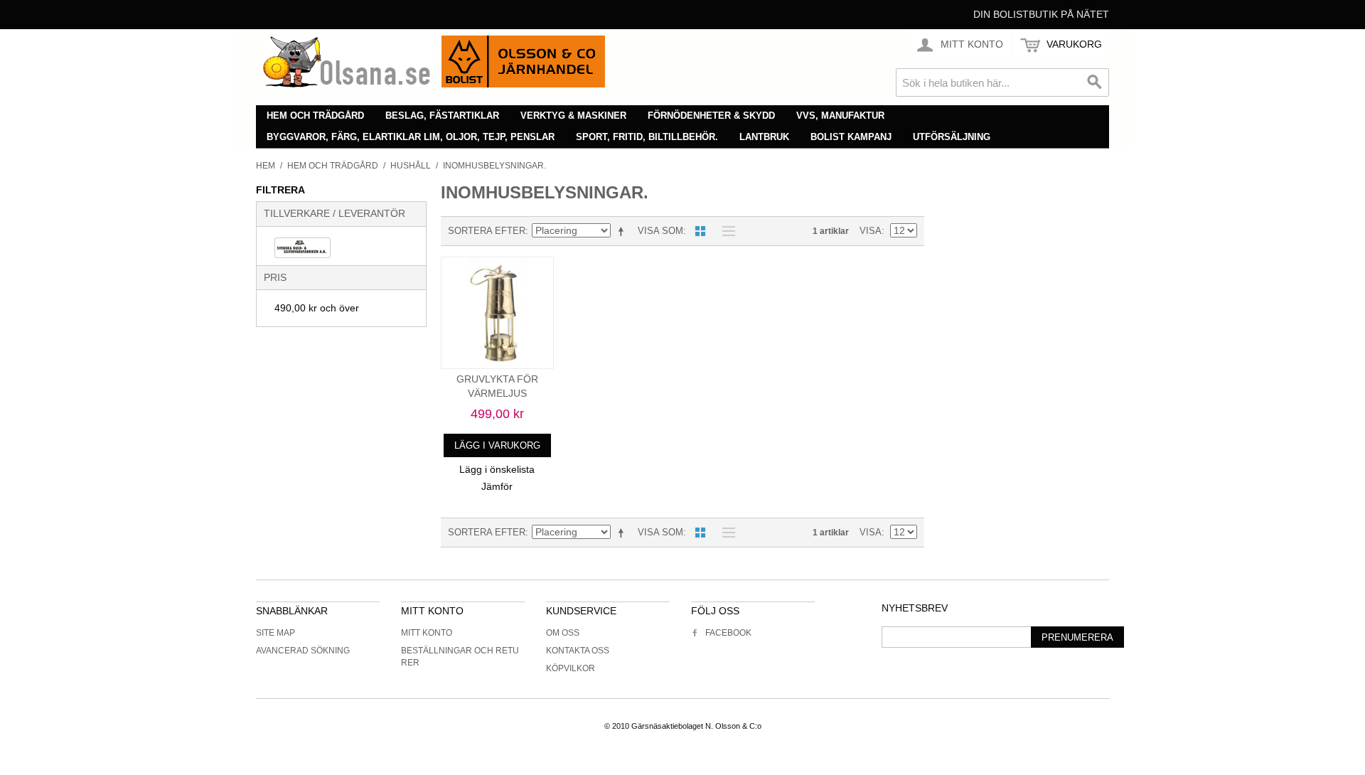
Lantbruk (764, 137)
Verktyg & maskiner (573, 115)
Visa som (660, 230)
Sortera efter (486, 230)
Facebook (728, 633)
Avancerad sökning (303, 651)
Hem (265, 166)
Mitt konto (426, 633)
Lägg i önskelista (497, 469)
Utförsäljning (951, 137)
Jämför (497, 486)
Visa (871, 230)
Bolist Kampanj (851, 137)
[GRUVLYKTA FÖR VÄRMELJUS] (497, 313)
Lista (725, 231)
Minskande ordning (623, 231)
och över (316, 308)
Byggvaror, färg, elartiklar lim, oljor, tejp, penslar (411, 137)
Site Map (275, 633)
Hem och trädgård (315, 115)
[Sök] (1095, 82)
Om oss (562, 633)
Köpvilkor (570, 668)
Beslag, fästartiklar (442, 115)
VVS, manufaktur (840, 115)
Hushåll (410, 166)
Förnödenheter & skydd (711, 115)
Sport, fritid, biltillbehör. (647, 137)
